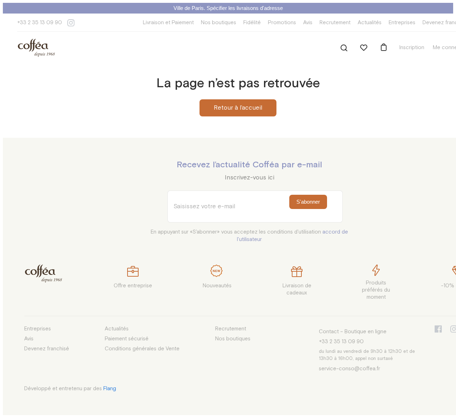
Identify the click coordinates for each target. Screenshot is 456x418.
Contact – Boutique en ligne (353, 331)
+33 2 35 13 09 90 (39, 22)
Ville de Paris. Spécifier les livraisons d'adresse (228, 8)
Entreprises (402, 22)
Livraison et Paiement (168, 22)
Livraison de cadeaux (297, 289)
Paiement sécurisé (127, 338)
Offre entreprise (133, 285)
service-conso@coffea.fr (349, 368)
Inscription (411, 47)
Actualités (370, 22)
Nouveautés (217, 285)
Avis (307, 22)
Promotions (282, 22)
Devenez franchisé (46, 348)
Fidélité (252, 22)
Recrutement (335, 22)
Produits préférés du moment (376, 290)
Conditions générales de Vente (142, 348)
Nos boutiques (218, 22)
